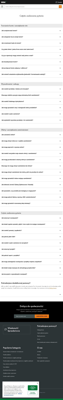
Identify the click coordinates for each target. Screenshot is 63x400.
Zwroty (38, 339)
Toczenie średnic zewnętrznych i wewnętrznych (13, 351)
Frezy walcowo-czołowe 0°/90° (10, 364)
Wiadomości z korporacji (42, 357)
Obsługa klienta (52, 288)
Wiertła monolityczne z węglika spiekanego (12, 357)
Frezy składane (6, 367)
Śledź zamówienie (41, 336)
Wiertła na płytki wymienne (8, 376)
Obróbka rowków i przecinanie (9, 373)
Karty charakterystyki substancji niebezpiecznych (47, 342)
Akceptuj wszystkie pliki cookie (33, 387)
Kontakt (60, 2)
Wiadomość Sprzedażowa (14, 329)
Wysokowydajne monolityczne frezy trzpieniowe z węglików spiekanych (18, 361)
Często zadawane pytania (42, 333)
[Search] (60, 6)
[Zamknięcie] (37, 383)
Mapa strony (42, 392)
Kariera (38, 354)
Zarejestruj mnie (41, 316)
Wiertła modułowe (7, 354)
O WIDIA (39, 351)
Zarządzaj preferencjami (33, 393)
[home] (3, 2)
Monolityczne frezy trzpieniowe (9, 370)
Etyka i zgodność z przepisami (43, 361)
